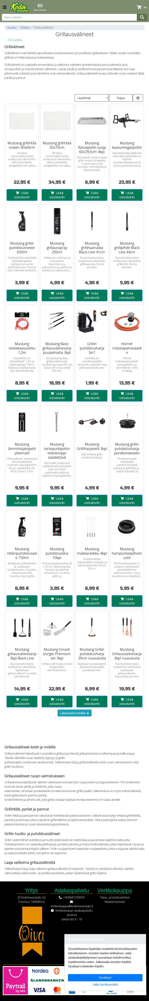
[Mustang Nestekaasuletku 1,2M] (22, 321)
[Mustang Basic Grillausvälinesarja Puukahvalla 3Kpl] (57, 321)
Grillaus (25, 27)
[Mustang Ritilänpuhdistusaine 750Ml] (22, 527)
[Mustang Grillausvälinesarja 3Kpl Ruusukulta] (127, 627)
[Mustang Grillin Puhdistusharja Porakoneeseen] (127, 422)
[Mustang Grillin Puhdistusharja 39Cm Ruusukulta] (92, 627)
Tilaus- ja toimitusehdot (115, 897)
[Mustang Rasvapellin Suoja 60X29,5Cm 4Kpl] (92, 120)
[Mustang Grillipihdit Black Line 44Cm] (127, 221)
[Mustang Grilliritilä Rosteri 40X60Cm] (22, 120)
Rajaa (121, 98)
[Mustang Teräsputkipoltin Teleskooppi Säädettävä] (57, 422)
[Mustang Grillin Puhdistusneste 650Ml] (22, 221)
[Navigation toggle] (5, 7)
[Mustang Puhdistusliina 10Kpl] (57, 527)
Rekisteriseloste (114, 902)
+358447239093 (73, 897)
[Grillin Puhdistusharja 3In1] (92, 321)
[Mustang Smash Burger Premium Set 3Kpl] (57, 627)
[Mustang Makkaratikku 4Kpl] (92, 527)
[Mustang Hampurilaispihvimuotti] (127, 527)
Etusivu (11, 27)
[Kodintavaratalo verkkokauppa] (20, 7)
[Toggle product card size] (138, 98)
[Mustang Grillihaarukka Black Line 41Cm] (92, 221)
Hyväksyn (105, 977)
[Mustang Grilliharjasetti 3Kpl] (92, 422)
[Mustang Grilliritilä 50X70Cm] (57, 120)
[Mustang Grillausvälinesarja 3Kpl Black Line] (22, 627)
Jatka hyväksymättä (105, 984)
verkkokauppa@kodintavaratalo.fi (72, 906)
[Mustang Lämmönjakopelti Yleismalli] (22, 422)
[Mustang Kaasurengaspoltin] (127, 120)
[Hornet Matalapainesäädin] (127, 321)
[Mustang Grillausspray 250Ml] (57, 221)
